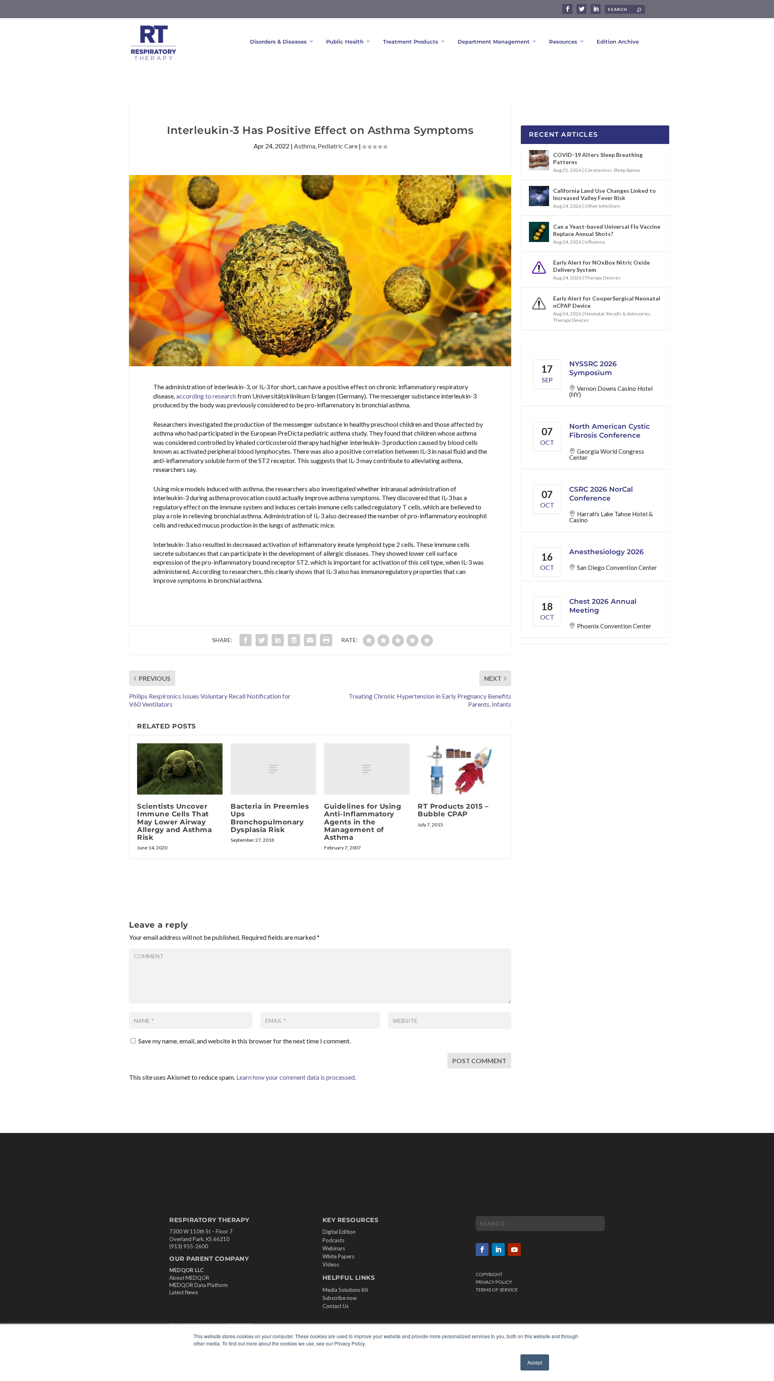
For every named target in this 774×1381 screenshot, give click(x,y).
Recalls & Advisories (628, 314)
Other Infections (602, 206)
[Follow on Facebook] (482, 1249)
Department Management (494, 41)
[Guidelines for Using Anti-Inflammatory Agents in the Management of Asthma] (367, 769)
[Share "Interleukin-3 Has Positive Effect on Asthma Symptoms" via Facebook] (245, 640)
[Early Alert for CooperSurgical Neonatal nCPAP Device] (539, 304)
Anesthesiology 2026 (606, 552)
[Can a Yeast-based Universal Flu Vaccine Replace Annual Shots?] (539, 232)
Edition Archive (618, 41)
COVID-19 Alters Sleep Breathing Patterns (598, 158)
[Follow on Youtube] (514, 1249)
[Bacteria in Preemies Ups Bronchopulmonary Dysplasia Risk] (273, 769)
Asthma (304, 146)
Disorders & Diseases (278, 41)
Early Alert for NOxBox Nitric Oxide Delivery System (601, 266)
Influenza (595, 242)
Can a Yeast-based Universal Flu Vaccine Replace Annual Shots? (606, 230)
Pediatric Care (338, 146)
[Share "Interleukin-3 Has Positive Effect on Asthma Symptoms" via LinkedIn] (278, 640)
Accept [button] (534, 1362)
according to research (206, 396)
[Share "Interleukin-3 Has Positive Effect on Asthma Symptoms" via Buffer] (294, 640)
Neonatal (594, 314)
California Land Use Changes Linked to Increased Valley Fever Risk (604, 194)
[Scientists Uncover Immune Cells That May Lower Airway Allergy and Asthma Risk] (180, 769)
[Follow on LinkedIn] (498, 1249)
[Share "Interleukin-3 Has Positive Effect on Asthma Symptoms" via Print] (326, 640)
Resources (563, 41)
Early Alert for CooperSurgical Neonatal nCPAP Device (606, 302)
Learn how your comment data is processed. (296, 1077)
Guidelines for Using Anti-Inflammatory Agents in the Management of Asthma (362, 821)
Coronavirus (598, 170)
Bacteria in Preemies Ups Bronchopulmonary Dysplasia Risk (270, 818)
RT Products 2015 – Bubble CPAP (453, 810)
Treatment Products (410, 41)
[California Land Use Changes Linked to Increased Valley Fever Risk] (539, 196)
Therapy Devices (602, 278)
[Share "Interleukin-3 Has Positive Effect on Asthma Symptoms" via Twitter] (262, 640)
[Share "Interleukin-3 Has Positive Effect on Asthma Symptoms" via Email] (310, 640)
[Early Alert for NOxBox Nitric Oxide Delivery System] (539, 268)
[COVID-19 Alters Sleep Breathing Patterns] (539, 160)
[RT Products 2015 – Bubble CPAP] (460, 769)
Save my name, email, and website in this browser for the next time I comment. (244, 1041)
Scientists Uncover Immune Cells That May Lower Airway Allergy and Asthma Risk (174, 821)
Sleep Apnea (627, 170)
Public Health (345, 41)
